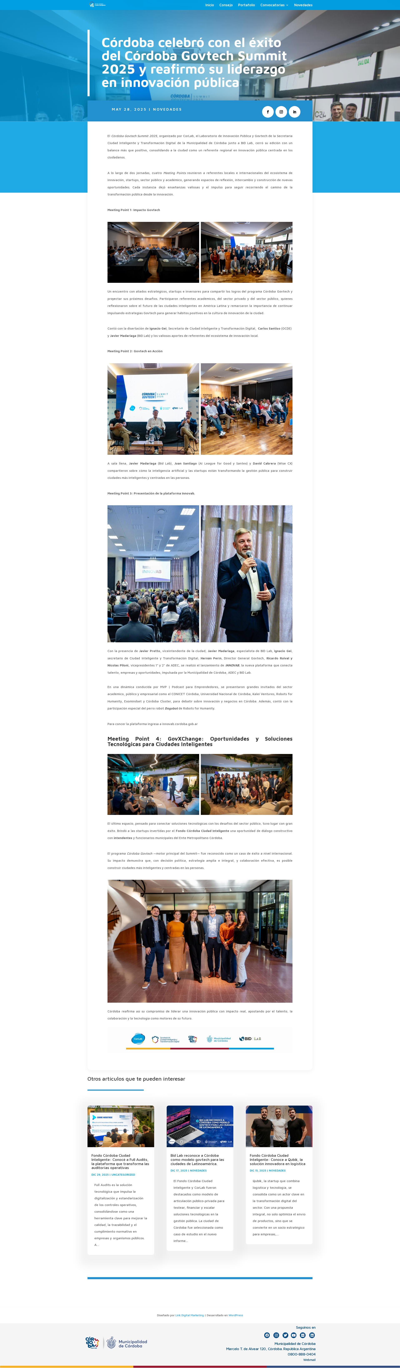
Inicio (209, 5)
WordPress (236, 1315)
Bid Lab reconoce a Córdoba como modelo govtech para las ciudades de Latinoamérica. (197, 1159)
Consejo (226, 5)
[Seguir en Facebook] (268, 112)
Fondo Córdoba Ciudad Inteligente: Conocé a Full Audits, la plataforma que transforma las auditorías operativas (120, 1161)
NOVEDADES (167, 109)
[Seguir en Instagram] (281, 112)
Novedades (303, 5)
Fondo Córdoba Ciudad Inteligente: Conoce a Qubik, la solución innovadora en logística (277, 1159)
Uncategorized (123, 1174)
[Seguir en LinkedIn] (294, 112)
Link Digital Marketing (189, 1315)
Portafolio (246, 5)
